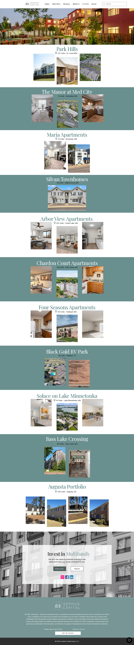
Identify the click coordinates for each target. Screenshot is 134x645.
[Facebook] (67, 577)
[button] (55, 155)
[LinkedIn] (71, 577)
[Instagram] (62, 577)
